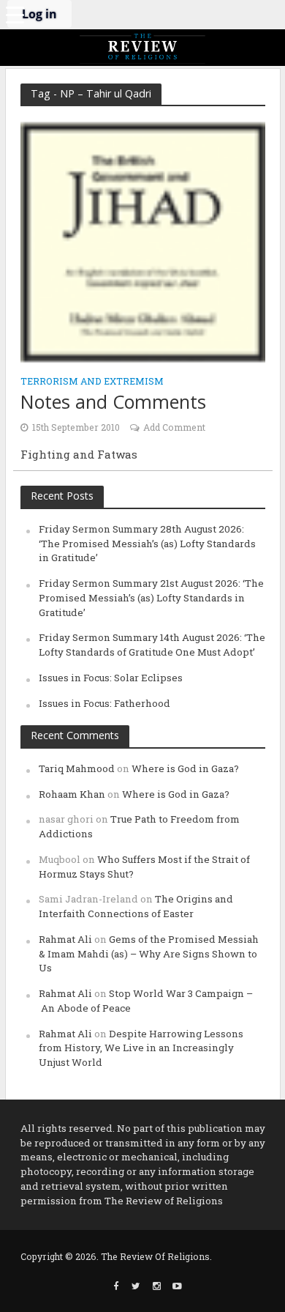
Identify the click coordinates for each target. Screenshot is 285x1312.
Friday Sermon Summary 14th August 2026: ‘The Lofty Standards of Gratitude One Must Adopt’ (152, 645)
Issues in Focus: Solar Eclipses (111, 677)
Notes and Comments (113, 401)
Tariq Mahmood (77, 768)
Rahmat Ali (65, 939)
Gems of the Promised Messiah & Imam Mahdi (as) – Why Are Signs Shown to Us (149, 954)
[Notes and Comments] (142, 241)
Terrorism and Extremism (92, 382)
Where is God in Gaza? (185, 768)
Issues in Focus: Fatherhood (104, 703)
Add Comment (174, 427)
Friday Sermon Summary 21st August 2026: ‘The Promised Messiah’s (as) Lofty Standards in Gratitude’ (151, 598)
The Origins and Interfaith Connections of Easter (136, 906)
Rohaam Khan (72, 794)
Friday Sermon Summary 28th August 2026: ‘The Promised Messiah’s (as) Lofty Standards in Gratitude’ (147, 543)
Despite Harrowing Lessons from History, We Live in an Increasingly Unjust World (141, 1048)
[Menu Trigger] (14, 14)
